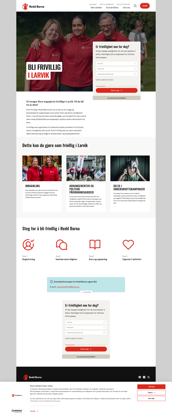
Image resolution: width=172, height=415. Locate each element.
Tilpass (150, 392)
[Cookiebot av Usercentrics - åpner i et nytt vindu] (17, 411)
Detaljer (33, 411)
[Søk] (135, 6)
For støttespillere (123, 4)
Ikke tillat (151, 398)
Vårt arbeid (96, 7)
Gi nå (144, 6)
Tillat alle (151, 387)
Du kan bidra (112, 7)
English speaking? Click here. (104, 79)
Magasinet (93, 4)
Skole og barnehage (107, 4)
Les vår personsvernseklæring (116, 98)
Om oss (126, 7)
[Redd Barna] (32, 377)
